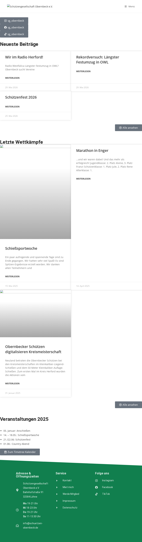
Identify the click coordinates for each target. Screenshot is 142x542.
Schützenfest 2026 (21, 97)
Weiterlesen (12, 77)
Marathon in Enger (92, 150)
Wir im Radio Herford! (24, 57)
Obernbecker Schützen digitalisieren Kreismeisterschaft (33, 349)
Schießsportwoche (21, 248)
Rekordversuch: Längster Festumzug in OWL (97, 60)
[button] (20, 452)
